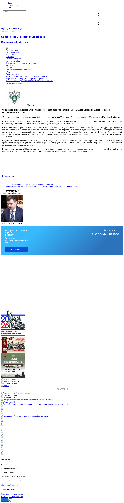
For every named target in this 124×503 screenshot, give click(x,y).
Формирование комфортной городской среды (24, 78)
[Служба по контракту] (11, 379)
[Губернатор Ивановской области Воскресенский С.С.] (12, 225)
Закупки (9, 65)
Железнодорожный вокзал (12, 497)
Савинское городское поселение (19, 70)
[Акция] (13, 352)
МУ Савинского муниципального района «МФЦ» (26, 76)
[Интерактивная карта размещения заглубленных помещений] (27, 400)
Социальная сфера (13, 59)
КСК (8, 72)
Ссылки (9, 68)
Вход (10, 3)
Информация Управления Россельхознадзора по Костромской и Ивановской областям (41, 186)
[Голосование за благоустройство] (15, 393)
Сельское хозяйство (14, 61)
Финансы (10, 54)
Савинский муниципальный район (24, 36)
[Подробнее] (2, 414)
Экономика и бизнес (14, 52)
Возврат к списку (9, 176)
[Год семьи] (13, 335)
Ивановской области (14, 42)
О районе (10, 57)
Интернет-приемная (14, 83)
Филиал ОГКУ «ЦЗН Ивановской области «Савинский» (29, 81)
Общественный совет (15, 74)
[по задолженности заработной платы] (2, 423)
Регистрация (13, 5)
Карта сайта (12, 7)
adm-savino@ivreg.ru (9, 485)
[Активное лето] (8, 397)
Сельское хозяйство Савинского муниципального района (29, 184)
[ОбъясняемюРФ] (8, 402)
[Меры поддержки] (9, 383)
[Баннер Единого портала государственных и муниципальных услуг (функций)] (34, 404)
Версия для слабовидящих (12, 28)
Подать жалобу (16, 249)
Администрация (12, 50)
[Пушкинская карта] (9, 395)
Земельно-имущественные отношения (21, 63)
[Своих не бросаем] (13, 377)
